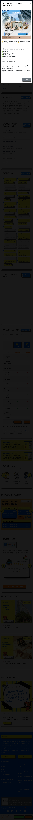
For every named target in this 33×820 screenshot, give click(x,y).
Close (27, 79)
